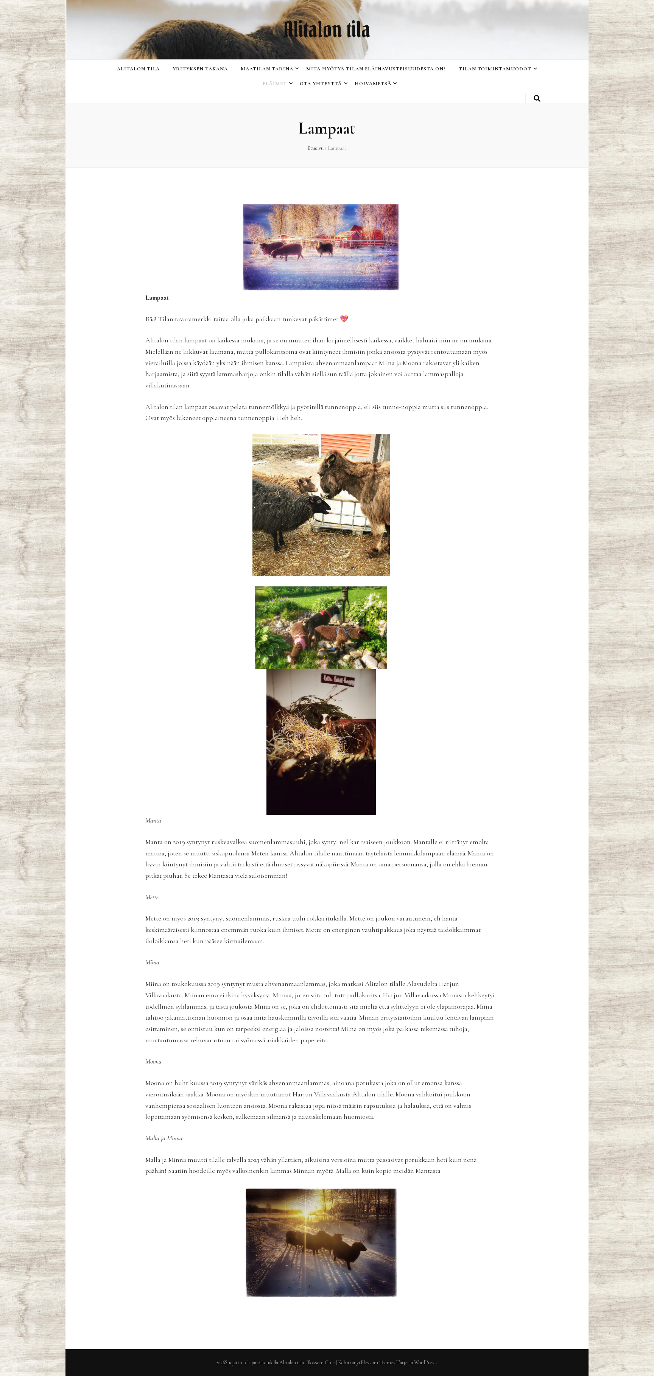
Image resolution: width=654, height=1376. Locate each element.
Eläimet (275, 84)
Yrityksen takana (200, 69)
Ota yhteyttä (321, 84)
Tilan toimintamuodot (495, 69)
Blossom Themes (378, 1362)
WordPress (425, 1362)
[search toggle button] (537, 98)
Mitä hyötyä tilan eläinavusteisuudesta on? (376, 69)
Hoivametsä (373, 84)
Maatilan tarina (267, 69)
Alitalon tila (327, 30)
